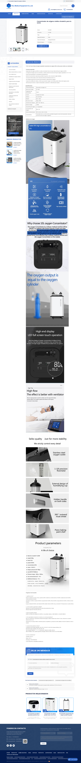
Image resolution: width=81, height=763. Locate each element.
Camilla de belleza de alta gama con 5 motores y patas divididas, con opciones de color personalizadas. (17, 144)
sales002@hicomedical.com (56, 9)
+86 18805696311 (69, 9)
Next (76, 708)
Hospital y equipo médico (13, 66)
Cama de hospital (12, 69)
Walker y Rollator (12, 99)
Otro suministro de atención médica (14, 104)
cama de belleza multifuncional (24, 758)
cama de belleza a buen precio (45, 757)
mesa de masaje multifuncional (12, 758)
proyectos (50, 13)
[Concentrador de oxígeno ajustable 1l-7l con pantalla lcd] (66, 705)
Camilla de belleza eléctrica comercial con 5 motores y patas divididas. (17, 160)
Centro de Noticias (41, 13)
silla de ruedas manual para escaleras (64, 758)
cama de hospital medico (52, 758)
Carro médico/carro (12, 74)
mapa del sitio (61, 752)
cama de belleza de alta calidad (32, 757)
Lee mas (15, 147)
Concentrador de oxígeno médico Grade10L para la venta (44, 659)
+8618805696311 (19, 741)
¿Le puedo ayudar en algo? (14, 121)
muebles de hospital (12, 109)
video (33, 13)
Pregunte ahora (42, 46)
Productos (16, 13)
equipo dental (11, 79)
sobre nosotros (25, 13)
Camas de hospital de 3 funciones (40, 758)
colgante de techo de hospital (14, 81)
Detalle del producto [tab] (33, 62)
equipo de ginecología (13, 83)
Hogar (9, 13)
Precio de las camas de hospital (57, 757)
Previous (24, 708)
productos (14, 752)
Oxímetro (10, 101)
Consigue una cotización (67, 16)
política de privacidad (12, 754)
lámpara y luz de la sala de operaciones (14, 87)
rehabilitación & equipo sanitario (15, 76)
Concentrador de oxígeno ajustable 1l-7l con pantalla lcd (66, 714)
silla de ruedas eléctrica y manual (15, 72)
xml (67, 752)
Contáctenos (59, 13)
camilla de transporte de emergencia (13, 96)
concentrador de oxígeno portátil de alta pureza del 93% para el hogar (50, 714)
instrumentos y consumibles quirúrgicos (14, 93)
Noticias (35, 752)
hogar (8, 752)
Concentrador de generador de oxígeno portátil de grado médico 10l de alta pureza (34, 714)
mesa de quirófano (12, 89)
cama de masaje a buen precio (20, 757)
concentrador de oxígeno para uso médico (63, 680)
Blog (55, 752)
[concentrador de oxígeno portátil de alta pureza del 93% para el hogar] (50, 705)
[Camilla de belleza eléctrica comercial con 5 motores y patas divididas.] (9, 160)
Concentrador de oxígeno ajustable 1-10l (46, 680)
